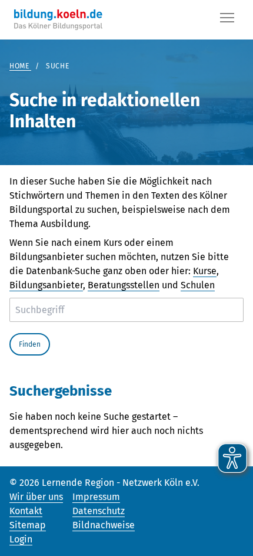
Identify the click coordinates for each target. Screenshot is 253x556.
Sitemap (27, 525)
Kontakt (25, 510)
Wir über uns (36, 496)
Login (20, 539)
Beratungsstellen (123, 285)
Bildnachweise (103, 525)
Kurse (205, 271)
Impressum (96, 496)
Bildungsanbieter (46, 285)
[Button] (227, 20)
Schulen (198, 285)
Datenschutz (98, 510)
